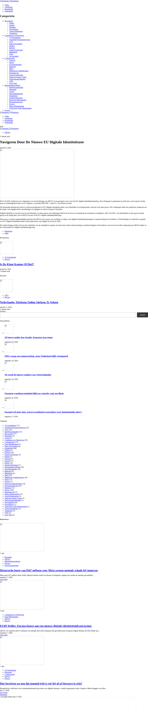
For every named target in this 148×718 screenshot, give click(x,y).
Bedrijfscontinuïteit (16, 87)
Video (7, 5)
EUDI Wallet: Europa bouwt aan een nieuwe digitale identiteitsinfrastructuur (46, 625)
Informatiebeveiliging (12, 85)
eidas (6, 233)
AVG (11, 42)
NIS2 (11, 54)
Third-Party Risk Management (20, 108)
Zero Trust (13, 83)
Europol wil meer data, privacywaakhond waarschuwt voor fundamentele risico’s (43, 412)
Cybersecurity (10, 58)
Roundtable (9, 9)
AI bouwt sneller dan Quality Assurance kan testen (29, 337)
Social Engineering (16, 75)
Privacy (12, 104)
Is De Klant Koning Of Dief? (17, 264)
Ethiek (11, 23)
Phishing (12, 27)
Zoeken (3, 311)
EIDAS (12, 48)
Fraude (11, 25)
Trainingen (8, 7)
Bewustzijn (9, 21)
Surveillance (13, 29)
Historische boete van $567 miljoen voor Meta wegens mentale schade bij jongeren (49, 570)
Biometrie (12, 90)
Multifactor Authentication (18, 71)
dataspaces (8, 231)
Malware (12, 67)
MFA (11, 69)
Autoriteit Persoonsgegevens (19, 40)
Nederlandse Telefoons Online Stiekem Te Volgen (29, 302)
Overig (7, 110)
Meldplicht (13, 52)
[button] (1, 126)
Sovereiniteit (13, 56)
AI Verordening (15, 38)
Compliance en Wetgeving (14, 35)
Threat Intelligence (16, 31)
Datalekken (13, 96)
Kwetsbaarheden (15, 65)
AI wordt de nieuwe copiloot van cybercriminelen (28, 374)
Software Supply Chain (17, 77)
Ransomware (14, 73)
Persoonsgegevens (16, 102)
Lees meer (4, 579)
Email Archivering (16, 50)
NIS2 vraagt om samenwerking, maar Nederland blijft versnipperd (36, 356)
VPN (11, 81)
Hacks (11, 62)
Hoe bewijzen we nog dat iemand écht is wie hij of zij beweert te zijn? (41, 683)
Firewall (12, 60)
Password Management (17, 100)
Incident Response (16, 98)
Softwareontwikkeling (17, 79)
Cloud (11, 92)
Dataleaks (3, 695)
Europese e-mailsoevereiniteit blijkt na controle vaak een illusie (34, 393)
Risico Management (16, 106)
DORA (12, 46)
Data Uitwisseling (15, 44)
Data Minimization (16, 94)
